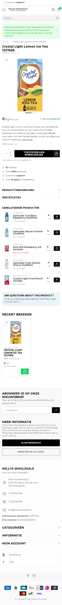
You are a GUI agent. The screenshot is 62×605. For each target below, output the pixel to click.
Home (5, 41)
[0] (59, 9)
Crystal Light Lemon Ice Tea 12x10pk (29, 41)
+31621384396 (15, 493)
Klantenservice (31, 442)
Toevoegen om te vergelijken (16, 160)
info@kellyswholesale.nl (20, 510)
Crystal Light (9, 53)
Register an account (31, 451)
